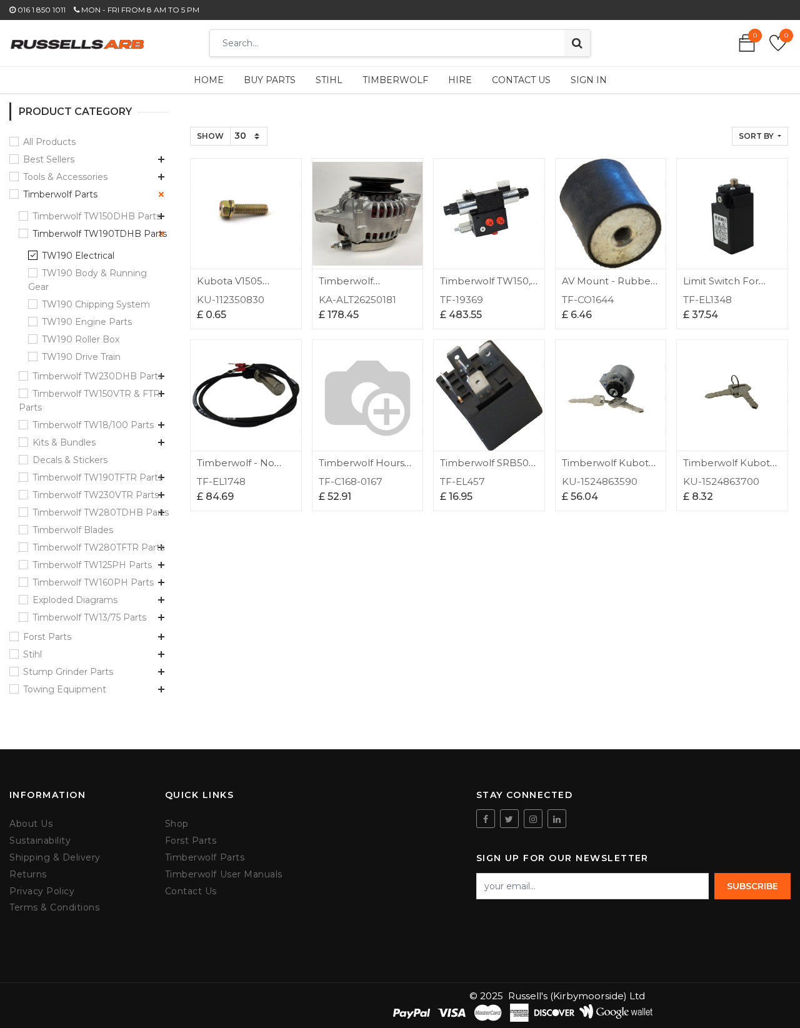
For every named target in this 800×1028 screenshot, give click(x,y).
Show (210, 136)
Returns (28, 874)
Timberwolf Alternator (346, 286)
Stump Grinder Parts (68, 671)
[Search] (577, 43)
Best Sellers (48, 159)
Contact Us (191, 891)
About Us (30, 824)
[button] (760, 136)
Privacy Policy (41, 891)
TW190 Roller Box (80, 339)
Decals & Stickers (70, 460)
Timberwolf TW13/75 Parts (89, 617)
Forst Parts (47, 636)
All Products (49, 141)
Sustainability (40, 841)
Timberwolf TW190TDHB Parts (99, 233)
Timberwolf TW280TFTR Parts (98, 547)
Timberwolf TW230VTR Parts (95, 495)
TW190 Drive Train (81, 356)
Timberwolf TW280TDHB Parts (100, 512)
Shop (177, 824)
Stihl (32, 654)
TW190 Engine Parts (87, 321)
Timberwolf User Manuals (223, 874)
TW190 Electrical (78, 255)
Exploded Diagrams (75, 600)
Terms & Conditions (54, 907)
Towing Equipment (64, 689)
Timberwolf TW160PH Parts (93, 582)
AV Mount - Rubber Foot (608, 286)
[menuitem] (208, 80)
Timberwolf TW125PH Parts (92, 565)
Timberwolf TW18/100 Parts (93, 425)
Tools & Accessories (65, 176)
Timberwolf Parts (60, 194)
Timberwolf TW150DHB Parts (96, 216)
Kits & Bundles (64, 442)
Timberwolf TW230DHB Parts (97, 376)
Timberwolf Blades (72, 530)
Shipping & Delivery (55, 857)
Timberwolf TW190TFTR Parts (97, 477)
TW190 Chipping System (96, 304)
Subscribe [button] (752, 886)
